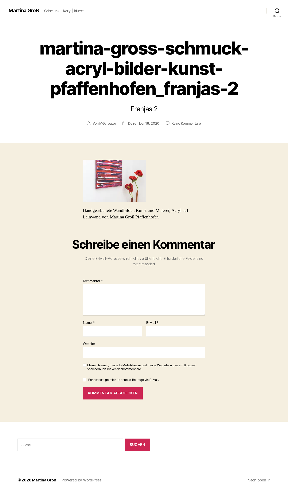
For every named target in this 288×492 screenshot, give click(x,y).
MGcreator (107, 123)
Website (89, 344)
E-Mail (152, 323)
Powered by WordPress (81, 480)
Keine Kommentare (186, 123)
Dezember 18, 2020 (143, 123)
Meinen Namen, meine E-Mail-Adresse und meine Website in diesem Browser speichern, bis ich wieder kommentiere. (141, 367)
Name (88, 323)
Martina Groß (23, 10)
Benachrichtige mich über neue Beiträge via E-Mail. (123, 380)
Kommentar (93, 281)
